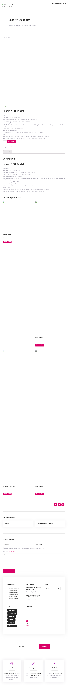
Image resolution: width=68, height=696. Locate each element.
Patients (11, 620)
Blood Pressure (12, 147)
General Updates (13, 590)
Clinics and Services (14, 588)
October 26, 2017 (31, 592)
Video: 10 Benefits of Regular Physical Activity (33, 588)
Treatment (12, 626)
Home (11, 25)
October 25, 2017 (31, 599)
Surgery (11, 623)
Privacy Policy (12, 551)
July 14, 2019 (7, 37)
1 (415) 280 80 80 (57, 673)
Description (8, 152)
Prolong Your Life (13, 596)
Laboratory (12, 613)
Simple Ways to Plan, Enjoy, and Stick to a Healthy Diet (33, 596)
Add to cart (11, 142)
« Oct (27, 625)
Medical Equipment (13, 592)
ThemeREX (34, 688)
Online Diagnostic (13, 594)
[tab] (7, 152)
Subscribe (44, 646)
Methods (11, 616)
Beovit (7, 523)
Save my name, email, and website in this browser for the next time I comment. (24, 548)
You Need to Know (13, 598)
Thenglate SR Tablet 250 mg (46, 523)
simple (18, 25)
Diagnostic (12, 610)
